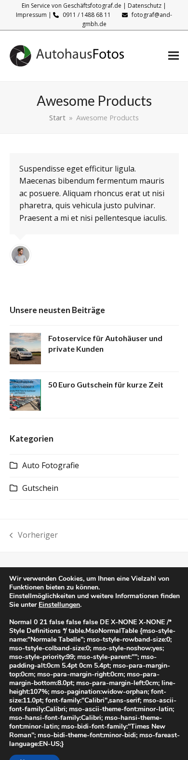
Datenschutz (144, 5)
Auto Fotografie (50, 465)
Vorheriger (34, 536)
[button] (173, 56)
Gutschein (40, 488)
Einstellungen (59, 605)
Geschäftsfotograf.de (92, 5)
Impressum (31, 15)
